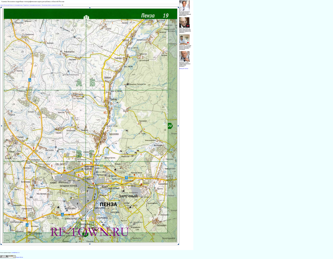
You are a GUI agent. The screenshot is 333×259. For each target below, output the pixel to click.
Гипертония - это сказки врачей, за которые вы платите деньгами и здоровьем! (185, 47)
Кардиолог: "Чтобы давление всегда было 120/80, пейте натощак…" (184, 64)
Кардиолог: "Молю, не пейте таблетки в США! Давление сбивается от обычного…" (185, 30)
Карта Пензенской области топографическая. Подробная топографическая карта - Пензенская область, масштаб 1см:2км (30, 5)
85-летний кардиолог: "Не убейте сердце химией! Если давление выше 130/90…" (185, 13)
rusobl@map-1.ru (15, 252)
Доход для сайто (183, 68)
